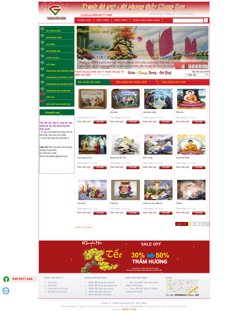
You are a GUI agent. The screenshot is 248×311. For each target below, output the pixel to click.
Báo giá (50, 97)
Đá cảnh (50, 44)
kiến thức (120, 19)
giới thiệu (102, 19)
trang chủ (84, 19)
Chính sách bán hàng (58, 288)
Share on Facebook (84, 227)
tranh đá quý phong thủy (60, 77)
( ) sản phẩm (185, 13)
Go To (203, 224)
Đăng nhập (156, 13)
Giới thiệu (52, 282)
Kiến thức (52, 285)
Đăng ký (170, 13)
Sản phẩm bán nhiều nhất (131, 82)
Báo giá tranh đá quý (57, 291)
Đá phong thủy (54, 38)
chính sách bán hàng (146, 19)
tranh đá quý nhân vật (58, 91)
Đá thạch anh (53, 31)
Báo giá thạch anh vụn (58, 104)
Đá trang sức (53, 51)
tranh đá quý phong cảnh (60, 71)
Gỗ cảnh (50, 65)
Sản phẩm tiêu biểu (89, 82)
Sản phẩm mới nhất (173, 82)
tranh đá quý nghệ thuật (59, 84)
